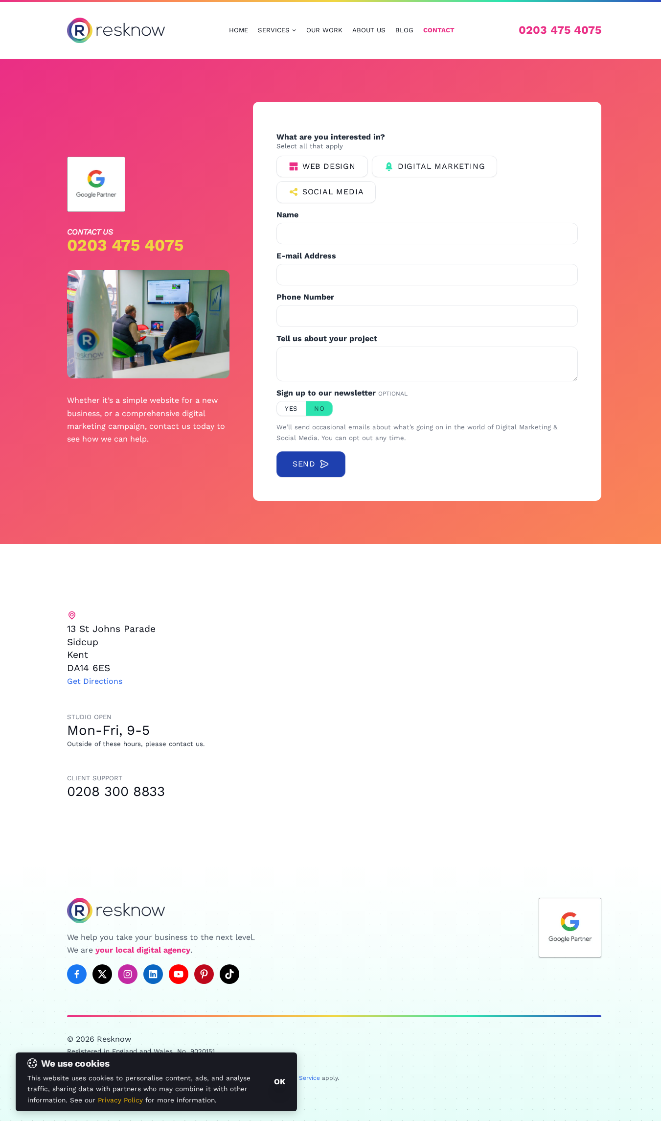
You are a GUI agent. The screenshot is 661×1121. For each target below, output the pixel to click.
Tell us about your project (326, 339)
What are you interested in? (330, 137)
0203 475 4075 (560, 30)
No (319, 408)
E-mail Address (306, 256)
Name (287, 215)
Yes (291, 408)
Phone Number (305, 297)
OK (279, 1081)
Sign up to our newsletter (342, 393)
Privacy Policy (120, 1100)
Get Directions (94, 681)
